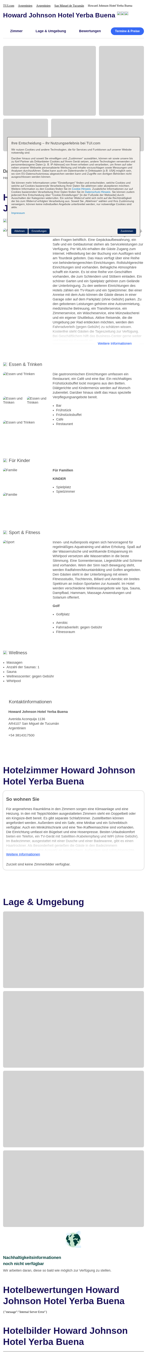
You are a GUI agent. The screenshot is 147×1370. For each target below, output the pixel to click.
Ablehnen (19, 231)
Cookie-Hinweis (81, 188)
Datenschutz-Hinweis (97, 191)
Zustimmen (127, 231)
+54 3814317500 (21, 735)
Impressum (18, 212)
